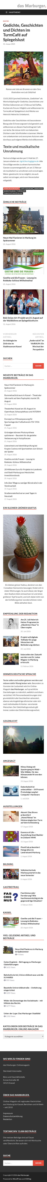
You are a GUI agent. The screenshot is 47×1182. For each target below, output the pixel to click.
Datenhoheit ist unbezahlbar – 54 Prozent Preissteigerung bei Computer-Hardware (32, 791)
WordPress (17, 1179)
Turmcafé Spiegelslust (13, 193)
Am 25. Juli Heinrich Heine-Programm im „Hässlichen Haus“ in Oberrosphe (30, 623)
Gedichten (38, 188)
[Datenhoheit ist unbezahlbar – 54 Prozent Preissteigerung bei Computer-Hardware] (11, 787)
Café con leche (27, 188)
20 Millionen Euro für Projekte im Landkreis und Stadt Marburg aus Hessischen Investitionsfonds (23, 472)
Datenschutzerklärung (12, 1116)
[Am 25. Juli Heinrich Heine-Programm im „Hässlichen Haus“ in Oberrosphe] (11, 620)
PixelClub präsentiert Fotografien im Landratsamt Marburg (30, 850)
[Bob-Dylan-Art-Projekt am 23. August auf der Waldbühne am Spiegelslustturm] (23, 302)
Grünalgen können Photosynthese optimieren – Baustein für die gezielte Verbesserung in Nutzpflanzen (20, 435)
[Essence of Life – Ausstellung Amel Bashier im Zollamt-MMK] (11, 832)
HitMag (28, 1179)
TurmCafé (21, 191)
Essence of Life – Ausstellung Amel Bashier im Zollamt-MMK (32, 835)
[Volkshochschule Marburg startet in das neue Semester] (11, 870)
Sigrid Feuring (10, 191)
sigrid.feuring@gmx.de (29, 161)
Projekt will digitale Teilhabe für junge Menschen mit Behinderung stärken (30, 641)
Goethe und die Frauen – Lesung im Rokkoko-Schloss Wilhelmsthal (19, 279)
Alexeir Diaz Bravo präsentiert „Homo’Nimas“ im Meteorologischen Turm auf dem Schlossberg (31, 817)
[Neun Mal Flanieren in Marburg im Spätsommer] (23, 221)
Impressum (8, 1113)
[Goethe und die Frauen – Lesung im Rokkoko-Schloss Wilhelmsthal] (23, 262)
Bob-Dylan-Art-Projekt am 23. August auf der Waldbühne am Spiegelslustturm (23, 319)
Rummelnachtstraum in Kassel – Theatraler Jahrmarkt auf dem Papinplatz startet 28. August (22, 398)
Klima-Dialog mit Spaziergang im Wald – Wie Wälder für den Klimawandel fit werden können (31, 772)
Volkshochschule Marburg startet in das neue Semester (30, 872)
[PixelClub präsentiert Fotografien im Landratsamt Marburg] (11, 847)
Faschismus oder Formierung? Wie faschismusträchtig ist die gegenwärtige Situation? (32, 897)
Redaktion (7, 1119)
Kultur (6, 21)
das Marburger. (23, 1175)
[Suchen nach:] (23, 366)
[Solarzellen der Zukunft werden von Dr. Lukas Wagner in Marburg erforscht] (11, 655)
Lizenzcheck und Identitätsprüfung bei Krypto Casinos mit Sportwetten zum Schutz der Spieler (23, 448)
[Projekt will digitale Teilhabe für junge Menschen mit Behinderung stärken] (11, 637)
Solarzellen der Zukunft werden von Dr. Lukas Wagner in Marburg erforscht (31, 658)
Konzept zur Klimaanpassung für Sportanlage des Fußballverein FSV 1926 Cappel (21, 422)
